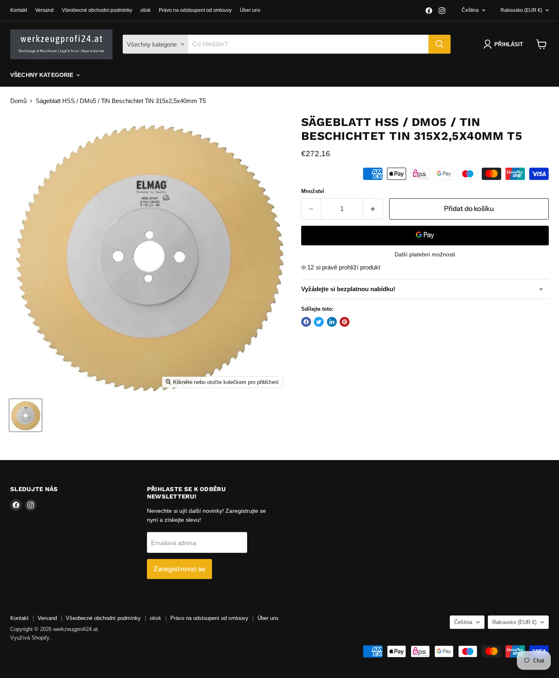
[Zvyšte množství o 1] (373, 208)
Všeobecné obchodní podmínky (97, 10)
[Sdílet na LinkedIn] (332, 322)
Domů (18, 100)
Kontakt (18, 10)
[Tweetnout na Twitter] (319, 322)
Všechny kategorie (42, 75)
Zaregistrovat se (179, 569)
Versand (44, 10)
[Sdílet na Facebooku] (306, 322)
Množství (312, 191)
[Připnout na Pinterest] (344, 322)
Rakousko (521, 10)
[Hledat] (439, 44)
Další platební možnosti (424, 254)
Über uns (250, 10)
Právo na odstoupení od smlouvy (195, 10)
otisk (145, 10)
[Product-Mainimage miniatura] (25, 415)
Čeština (470, 10)
